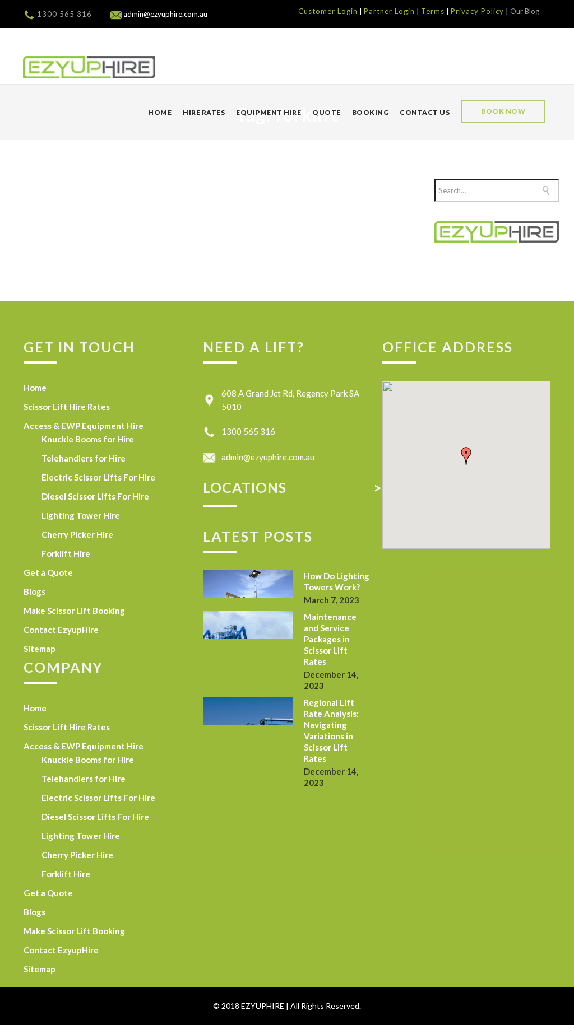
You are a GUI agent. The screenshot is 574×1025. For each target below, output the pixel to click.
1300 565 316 (64, 14)
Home (160, 112)
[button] (466, 455)
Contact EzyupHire (61, 630)
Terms (433, 11)
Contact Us (425, 112)
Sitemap (39, 649)
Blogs (34, 591)
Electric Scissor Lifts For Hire (98, 477)
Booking (370, 112)
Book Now (503, 111)
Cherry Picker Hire (77, 534)
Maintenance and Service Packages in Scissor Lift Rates (330, 639)
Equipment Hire (268, 112)
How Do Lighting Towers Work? (336, 581)
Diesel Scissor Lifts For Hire (95, 496)
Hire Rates (204, 112)
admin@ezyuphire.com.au (267, 457)
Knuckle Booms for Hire (87, 439)
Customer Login (328, 11)
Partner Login (389, 11)
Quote (326, 112)
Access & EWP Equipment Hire (84, 426)
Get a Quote (48, 572)
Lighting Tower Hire (80, 515)
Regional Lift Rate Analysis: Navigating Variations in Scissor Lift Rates (331, 730)
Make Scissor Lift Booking (74, 610)
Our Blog (524, 11)
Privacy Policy (477, 11)
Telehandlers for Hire (83, 458)
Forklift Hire (65, 553)
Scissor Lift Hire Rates (67, 407)
